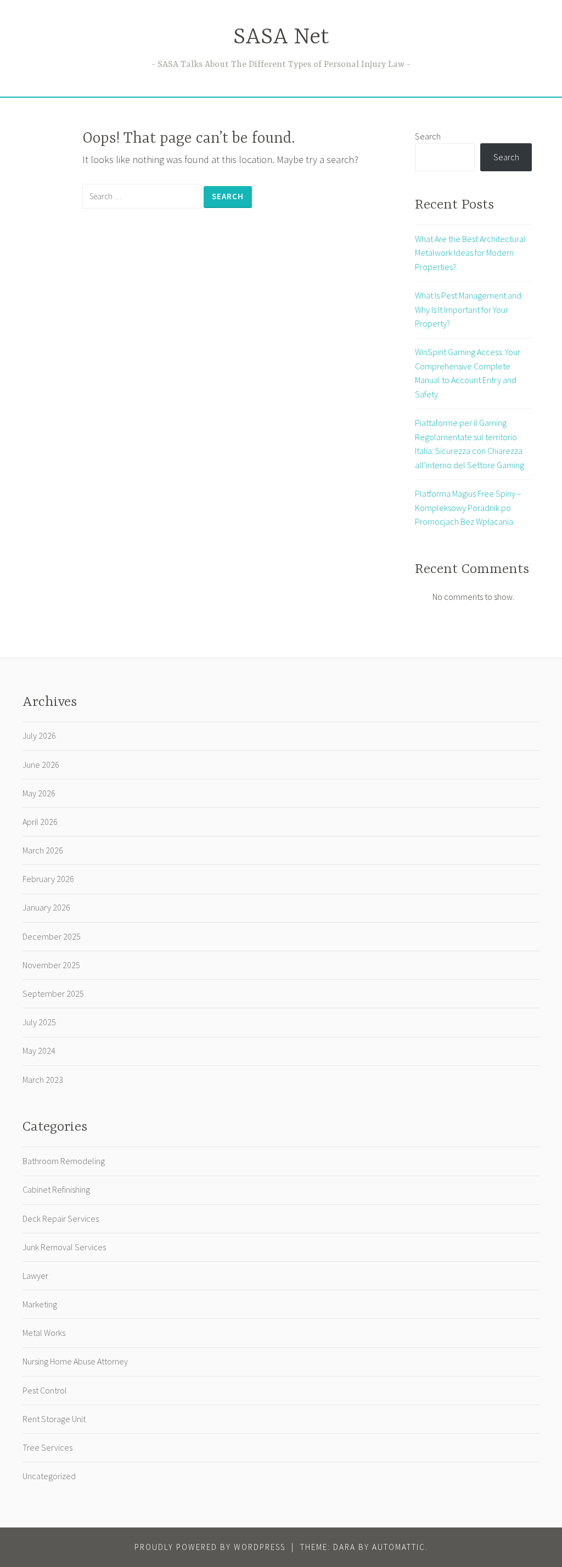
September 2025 (53, 993)
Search (428, 136)
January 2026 (46, 907)
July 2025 (39, 1021)
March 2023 (43, 1079)
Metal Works (44, 1332)
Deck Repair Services (61, 1218)
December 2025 (52, 936)
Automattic (398, 1547)
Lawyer (35, 1275)
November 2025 (51, 964)
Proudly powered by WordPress (209, 1547)
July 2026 (39, 735)
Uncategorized (49, 1475)
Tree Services (47, 1447)
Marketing (40, 1304)
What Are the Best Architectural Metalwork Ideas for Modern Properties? (470, 252)
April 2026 (40, 821)
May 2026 (39, 793)
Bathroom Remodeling (64, 1160)
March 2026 (43, 850)
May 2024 (39, 1050)
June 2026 (41, 764)
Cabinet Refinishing (56, 1189)
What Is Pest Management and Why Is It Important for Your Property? (468, 309)
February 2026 (48, 878)
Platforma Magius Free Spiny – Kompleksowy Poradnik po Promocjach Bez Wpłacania (468, 507)
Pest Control (45, 1390)
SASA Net (281, 37)
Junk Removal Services (64, 1247)
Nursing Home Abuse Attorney (75, 1361)
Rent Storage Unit (54, 1418)
